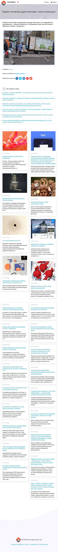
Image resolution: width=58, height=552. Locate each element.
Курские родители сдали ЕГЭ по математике (12, 157)
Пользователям (34, 544)
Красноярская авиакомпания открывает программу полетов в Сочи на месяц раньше (43, 372)
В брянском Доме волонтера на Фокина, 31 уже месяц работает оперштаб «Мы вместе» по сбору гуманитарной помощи (41, 437)
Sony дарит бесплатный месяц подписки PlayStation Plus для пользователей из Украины (40, 351)
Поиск (47, 2)
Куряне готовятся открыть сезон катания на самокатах (41, 287)
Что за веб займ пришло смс (11, 240)
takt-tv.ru (10, 69)
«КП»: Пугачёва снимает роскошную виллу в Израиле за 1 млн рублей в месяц (13, 448)
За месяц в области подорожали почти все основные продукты (14, 388)
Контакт (27, 544)
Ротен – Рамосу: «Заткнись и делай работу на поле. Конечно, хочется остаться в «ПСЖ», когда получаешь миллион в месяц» (42, 486)
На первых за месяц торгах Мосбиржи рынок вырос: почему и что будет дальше (43, 415)
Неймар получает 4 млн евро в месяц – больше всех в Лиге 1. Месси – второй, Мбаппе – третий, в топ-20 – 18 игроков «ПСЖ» (43, 461)
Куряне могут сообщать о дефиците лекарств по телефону (42, 245)
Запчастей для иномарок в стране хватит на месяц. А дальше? (13, 407)
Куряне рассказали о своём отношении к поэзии (39, 203)
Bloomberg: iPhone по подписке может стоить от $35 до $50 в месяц (14, 426)
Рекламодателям (43, 544)
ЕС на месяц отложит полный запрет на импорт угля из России (42, 308)
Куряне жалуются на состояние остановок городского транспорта (13, 308)
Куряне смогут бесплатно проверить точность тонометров (13, 327)
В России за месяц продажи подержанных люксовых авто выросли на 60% (14, 467)
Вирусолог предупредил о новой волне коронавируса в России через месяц (42, 328)
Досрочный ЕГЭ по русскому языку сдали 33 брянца (13, 199)
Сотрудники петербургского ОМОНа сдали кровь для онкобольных (13, 281)
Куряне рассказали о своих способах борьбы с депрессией (14, 348)
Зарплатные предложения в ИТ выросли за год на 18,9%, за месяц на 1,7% (14, 368)
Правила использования (17, 544)
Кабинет (54, 2)
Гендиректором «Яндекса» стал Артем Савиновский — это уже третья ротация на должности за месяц (43, 392)
